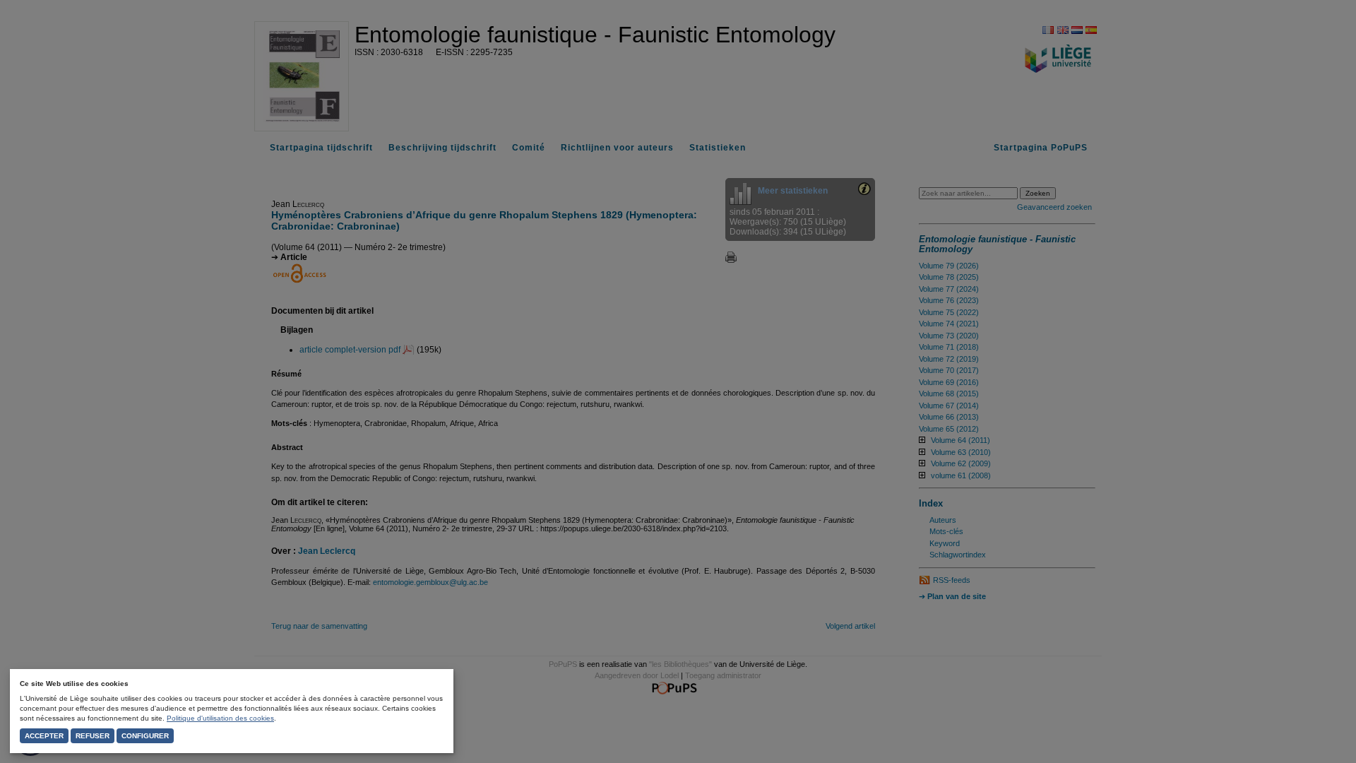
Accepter (44, 736)
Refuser (92, 736)
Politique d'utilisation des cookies (220, 718)
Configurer (145, 736)
